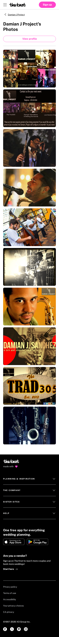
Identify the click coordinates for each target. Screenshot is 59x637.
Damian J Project (16, 14)
